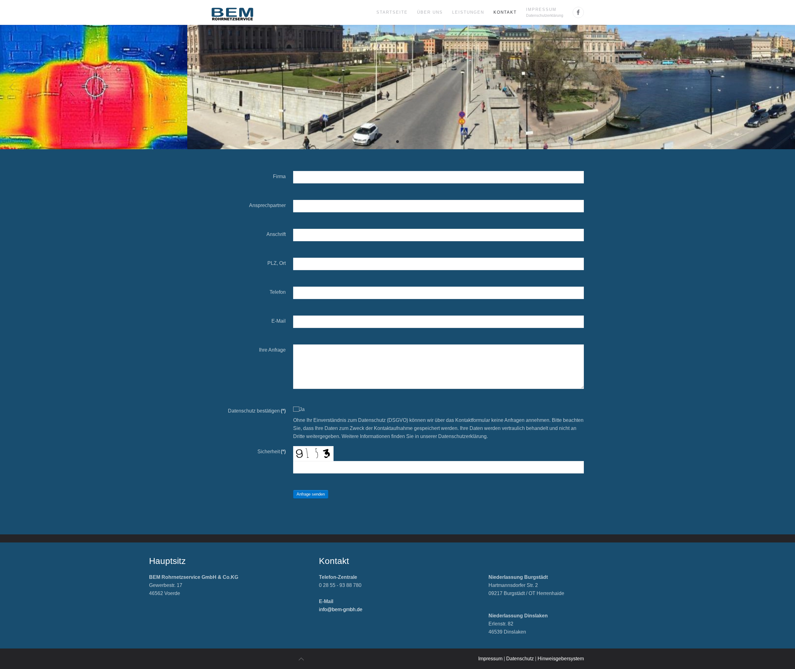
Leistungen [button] (468, 12)
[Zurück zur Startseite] (232, 12)
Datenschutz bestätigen (257, 410)
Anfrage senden (311, 494)
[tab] (390, 141)
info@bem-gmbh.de (340, 609)
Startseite (392, 12)
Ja (302, 409)
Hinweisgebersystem (561, 658)
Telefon (278, 292)
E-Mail (278, 321)
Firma (279, 176)
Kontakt (505, 12)
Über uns (430, 12)
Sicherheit (271, 451)
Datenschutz (520, 658)
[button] (544, 12)
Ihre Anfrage (272, 350)
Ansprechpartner (267, 205)
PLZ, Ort (276, 263)
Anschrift (276, 234)
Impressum (490, 658)
